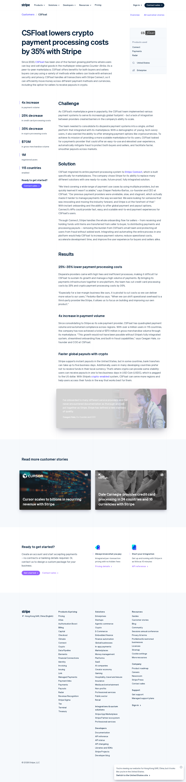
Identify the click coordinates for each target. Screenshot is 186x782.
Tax (60, 703)
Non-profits (100, 688)
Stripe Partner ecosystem (107, 717)
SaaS (97, 661)
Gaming (98, 673)
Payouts (62, 688)
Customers (28, 14)
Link (60, 673)
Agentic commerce (104, 623)
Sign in (136, 5)
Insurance (99, 680)
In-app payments (103, 646)
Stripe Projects (102, 751)
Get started (30, 572)
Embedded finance (104, 635)
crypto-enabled (100, 376)
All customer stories (154, 14)
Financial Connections (68, 658)
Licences (136, 646)
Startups (99, 619)
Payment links (65, 680)
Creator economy (103, 669)
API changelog (102, 744)
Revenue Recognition (68, 696)
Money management (105, 654)
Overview (135, 14)
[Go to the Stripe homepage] (25, 611)
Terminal (62, 707)
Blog (134, 623)
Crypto (61, 646)
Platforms (100, 658)
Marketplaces (101, 650)
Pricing (98, 5)
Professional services (105, 692)
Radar (61, 692)
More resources (139, 657)
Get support (138, 694)
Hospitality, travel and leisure (108, 677)
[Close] (181, 767)
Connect (62, 642)
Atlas (60, 619)
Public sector (101, 696)
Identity (62, 661)
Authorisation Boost (67, 623)
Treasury (62, 711)
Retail (97, 699)
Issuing (61, 669)
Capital (61, 631)
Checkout (63, 635)
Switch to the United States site (132, 775)
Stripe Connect (133, 171)
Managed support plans (143, 698)
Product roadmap (140, 668)
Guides (135, 616)
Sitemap (136, 649)
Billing (61, 627)
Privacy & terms (139, 635)
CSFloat (39, 61)
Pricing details (102, 566)
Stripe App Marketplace (106, 714)
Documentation (102, 732)
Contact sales (153, 5)
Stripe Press (138, 679)
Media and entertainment (107, 684)
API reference (139, 566)
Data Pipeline (64, 650)
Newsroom (137, 676)
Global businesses (103, 642)
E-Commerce (101, 631)
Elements (62, 654)
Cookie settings (139, 653)
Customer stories (140, 619)
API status (100, 740)
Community (137, 627)
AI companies (101, 665)
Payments (63, 684)
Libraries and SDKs (104, 747)
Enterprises (100, 616)
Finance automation (104, 639)
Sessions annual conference (145, 631)
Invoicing (62, 665)
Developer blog (102, 755)
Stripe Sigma (64, 699)
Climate (62, 639)
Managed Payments (67, 677)
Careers (135, 672)
